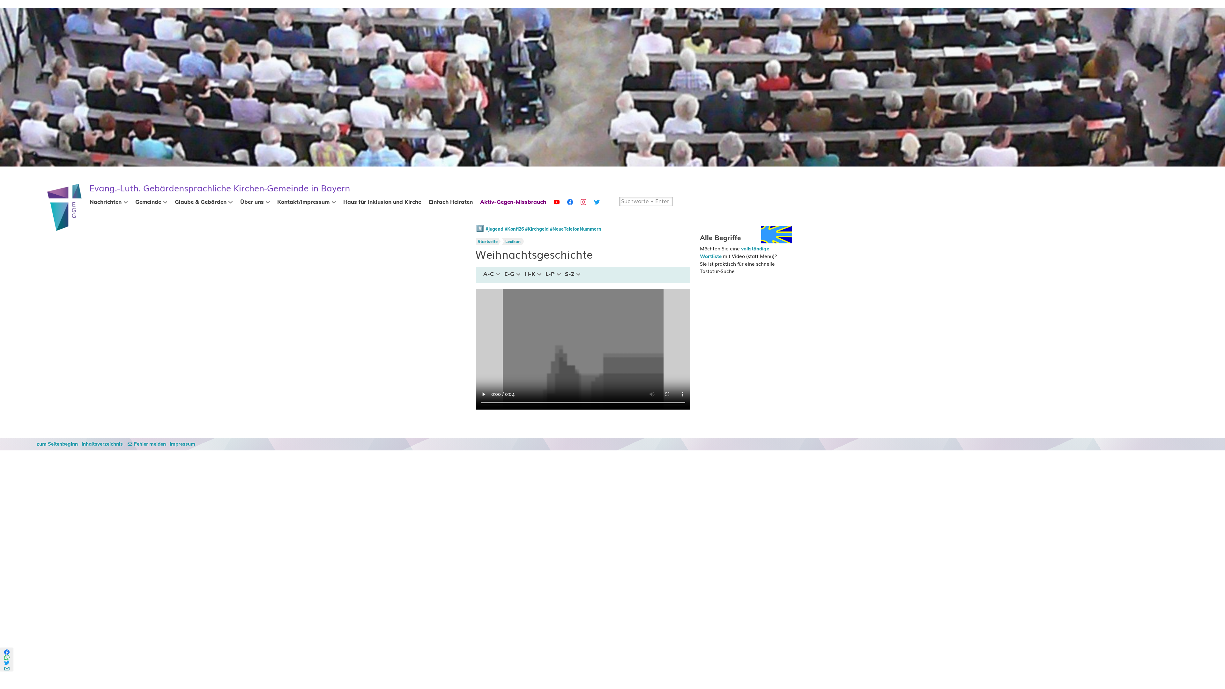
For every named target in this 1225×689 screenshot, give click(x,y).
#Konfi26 (514, 229)
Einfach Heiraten (451, 202)
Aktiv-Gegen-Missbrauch (513, 202)
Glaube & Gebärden (200, 202)
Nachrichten (106, 202)
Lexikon (513, 242)
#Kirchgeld (537, 229)
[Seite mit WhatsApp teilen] (7, 657)
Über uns (252, 202)
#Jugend (494, 229)
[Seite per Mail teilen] (7, 667)
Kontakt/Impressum (303, 202)
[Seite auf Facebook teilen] (7, 652)
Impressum (182, 444)
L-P (550, 274)
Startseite (488, 242)
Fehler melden (150, 444)
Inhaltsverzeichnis (102, 444)
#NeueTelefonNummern (575, 229)
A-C (488, 274)
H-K (530, 274)
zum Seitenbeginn (57, 444)
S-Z (569, 274)
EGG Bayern (219, 188)
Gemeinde (148, 202)
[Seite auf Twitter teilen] (7, 662)
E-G (509, 274)
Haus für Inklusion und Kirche (382, 202)
